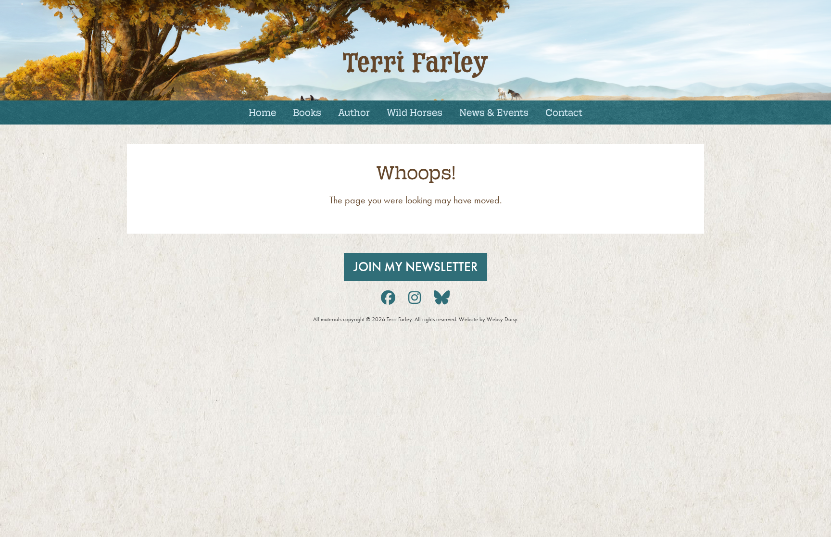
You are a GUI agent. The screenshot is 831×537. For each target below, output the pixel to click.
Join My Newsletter (415, 267)
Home (262, 111)
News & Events (494, 111)
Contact (563, 111)
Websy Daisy (502, 319)
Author (354, 111)
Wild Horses (414, 111)
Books (307, 111)
